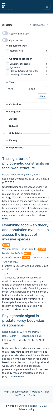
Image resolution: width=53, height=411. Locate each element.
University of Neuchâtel (21, 74)
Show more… (10, 261)
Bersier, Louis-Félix (12, 174)
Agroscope (15, 67)
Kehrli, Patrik (33, 174)
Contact (33, 395)
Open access (16, 40)
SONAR (23, 405)
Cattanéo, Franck (11, 257)
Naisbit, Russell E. (12, 331)
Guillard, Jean (41, 257)
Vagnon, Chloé (10, 248)
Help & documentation (16, 391)
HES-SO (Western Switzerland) (24, 71)
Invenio (34, 405)
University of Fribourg (20, 64)
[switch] (5, 33)
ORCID (42, 249)
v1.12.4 (43, 405)
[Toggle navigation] (47, 7)
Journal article (16, 50)
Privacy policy (26, 409)
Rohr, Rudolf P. (29, 248)
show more (21, 309)
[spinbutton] (16, 89)
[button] (16, 46)
